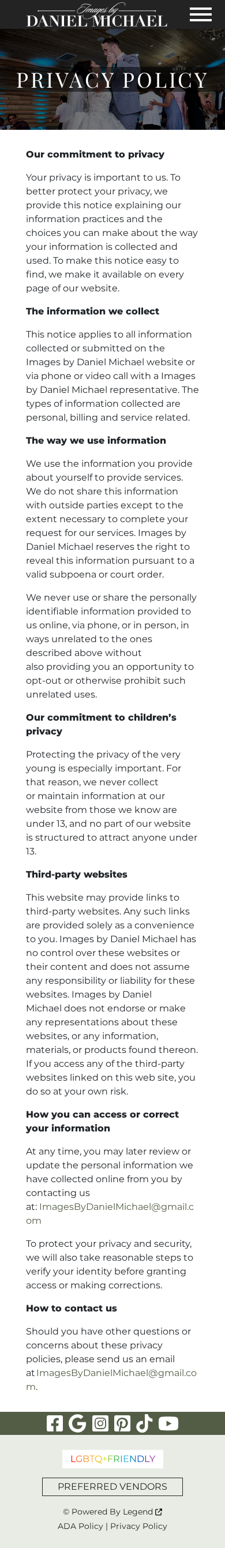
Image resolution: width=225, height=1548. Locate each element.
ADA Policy (80, 1526)
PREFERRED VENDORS (112, 1486)
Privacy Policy (138, 1526)
